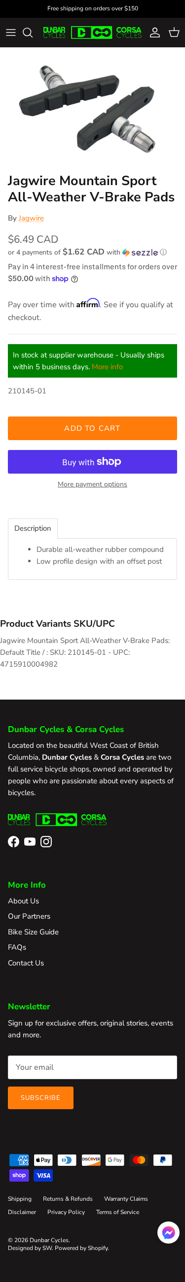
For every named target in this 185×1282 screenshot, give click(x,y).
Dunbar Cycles (49, 1240)
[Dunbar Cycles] (92, 32)
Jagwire (31, 218)
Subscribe (41, 1097)
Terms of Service (117, 1212)
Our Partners (29, 916)
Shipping (20, 1199)
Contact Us (26, 963)
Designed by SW (30, 1248)
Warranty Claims (126, 1199)
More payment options (92, 485)
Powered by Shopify (81, 1248)
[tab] (33, 528)
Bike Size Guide (33, 932)
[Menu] (11, 32)
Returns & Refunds (68, 1199)
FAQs (17, 947)
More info (107, 367)
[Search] (32, 32)
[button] (92, 252)
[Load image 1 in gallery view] (92, 108)
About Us (23, 901)
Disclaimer (22, 1212)
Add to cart (92, 428)
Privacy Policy (66, 1212)
